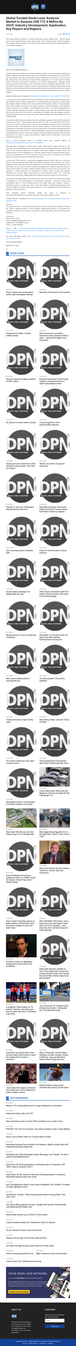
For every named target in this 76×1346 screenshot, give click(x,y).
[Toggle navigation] (43, 6)
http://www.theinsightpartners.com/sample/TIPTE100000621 (50, 96)
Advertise (43, 1343)
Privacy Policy (33, 1343)
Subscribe (54, 1326)
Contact (50, 1343)
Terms (24, 1343)
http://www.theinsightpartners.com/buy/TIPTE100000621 (24, 143)
